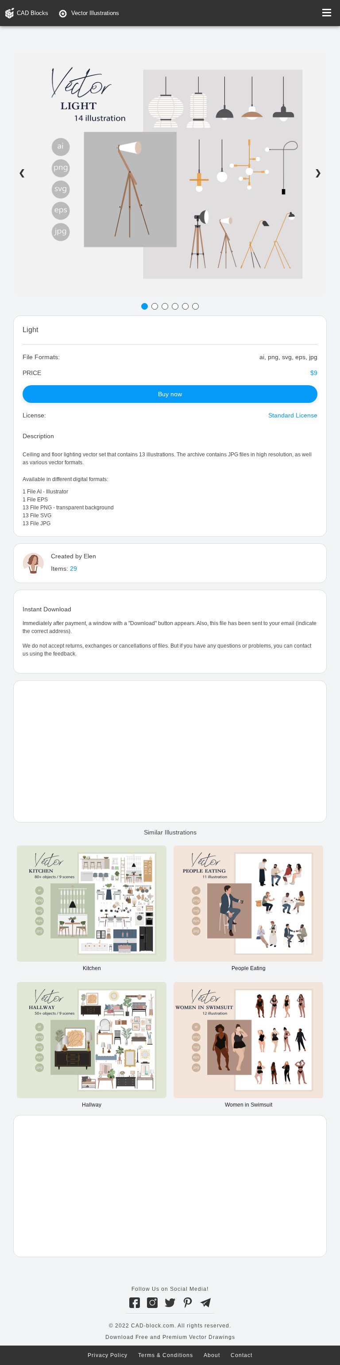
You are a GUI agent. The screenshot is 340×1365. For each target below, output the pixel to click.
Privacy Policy (108, 1355)
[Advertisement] (170, 751)
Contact (241, 1355)
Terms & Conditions (165, 1355)
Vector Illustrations (95, 13)
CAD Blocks (32, 13)
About (212, 1355)
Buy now (170, 394)
